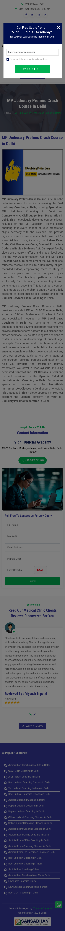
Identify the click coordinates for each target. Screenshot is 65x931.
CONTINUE (34, 69)
